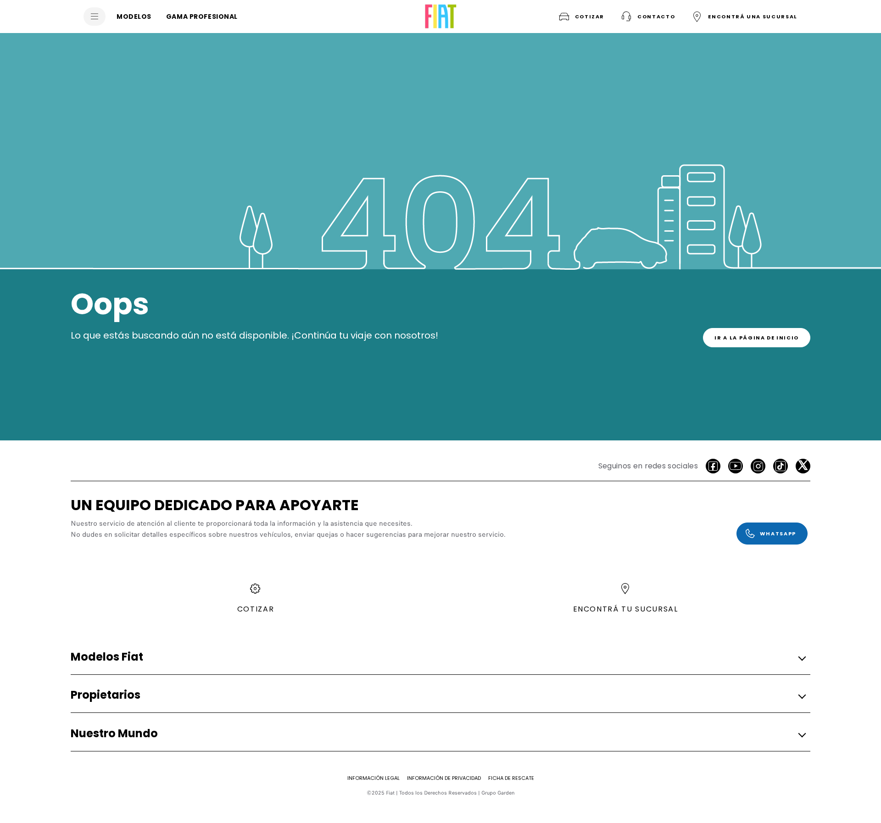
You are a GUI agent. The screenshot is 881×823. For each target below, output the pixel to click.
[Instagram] (758, 466)
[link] (756, 337)
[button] (647, 16)
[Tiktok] (780, 466)
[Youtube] (735, 466)
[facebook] (713, 466)
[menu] (94, 16)
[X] (803, 466)
